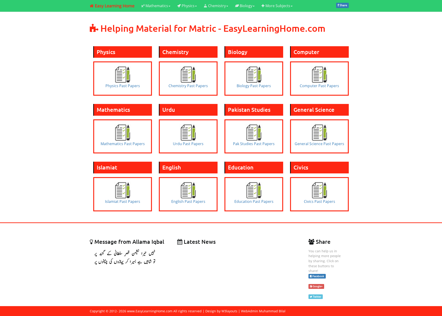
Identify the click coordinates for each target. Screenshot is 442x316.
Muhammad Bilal (272, 311)
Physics (188, 5)
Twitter (316, 296)
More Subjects (277, 5)
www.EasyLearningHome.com (149, 311)
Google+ (317, 286)
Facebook (318, 276)
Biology (245, 5)
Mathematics (156, 5)
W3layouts (229, 311)
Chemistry (216, 5)
